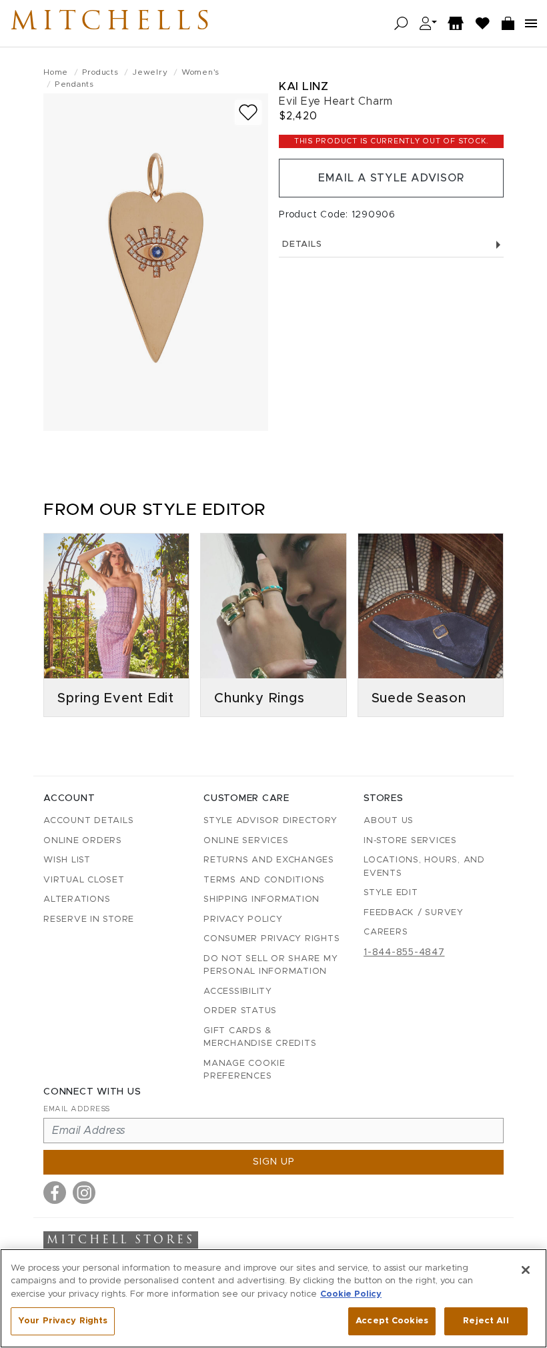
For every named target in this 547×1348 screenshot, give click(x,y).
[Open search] (401, 23)
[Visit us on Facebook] (54, 1192)
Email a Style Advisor (391, 178)
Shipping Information (261, 899)
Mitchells (112, 23)
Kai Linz (303, 86)
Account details (88, 820)
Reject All (485, 1321)
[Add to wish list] (248, 112)
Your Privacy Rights (62, 1321)
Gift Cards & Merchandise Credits (259, 1038)
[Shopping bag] (508, 23)
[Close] (525, 1270)
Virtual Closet (84, 880)
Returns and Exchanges (268, 860)
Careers (386, 932)
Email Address (76, 1109)
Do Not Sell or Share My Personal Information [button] (270, 965)
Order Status (240, 1010)
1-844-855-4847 (404, 952)
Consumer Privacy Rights (271, 938)
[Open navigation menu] (531, 23)
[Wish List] (483, 23)
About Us (389, 820)
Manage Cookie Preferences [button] (244, 1070)
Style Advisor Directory (270, 820)
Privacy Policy (243, 919)
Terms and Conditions (264, 880)
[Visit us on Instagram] (84, 1192)
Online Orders (82, 840)
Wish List (67, 860)
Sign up (274, 1162)
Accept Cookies (392, 1321)
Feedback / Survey (414, 912)
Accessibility (237, 991)
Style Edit (391, 892)
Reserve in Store (88, 919)
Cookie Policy (351, 1294)
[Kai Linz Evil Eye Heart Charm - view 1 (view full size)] (155, 262)
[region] (273, 1298)
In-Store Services (410, 840)
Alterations (76, 899)
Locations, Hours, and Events (424, 867)
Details (302, 244)
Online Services (245, 840)
